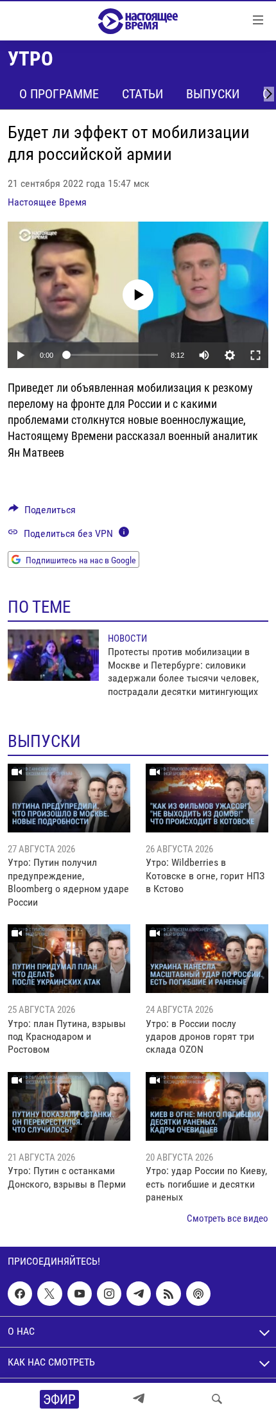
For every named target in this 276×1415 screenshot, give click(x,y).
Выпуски (212, 93)
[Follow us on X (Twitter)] (49, 1293)
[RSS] (168, 1293)
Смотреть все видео (227, 1218)
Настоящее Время (47, 202)
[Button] (42, 513)
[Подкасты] (198, 1293)
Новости (127, 638)
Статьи (142, 93)
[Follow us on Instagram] (109, 1293)
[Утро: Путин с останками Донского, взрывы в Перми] (69, 1106)
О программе (59, 93)
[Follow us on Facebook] (20, 1293)
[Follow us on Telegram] (138, 1293)
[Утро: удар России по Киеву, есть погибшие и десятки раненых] (207, 1106)
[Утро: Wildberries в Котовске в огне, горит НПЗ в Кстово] (207, 798)
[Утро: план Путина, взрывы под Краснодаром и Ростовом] (69, 958)
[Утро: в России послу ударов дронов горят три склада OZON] (207, 958)
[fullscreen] (255, 355)
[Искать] (217, 1399)
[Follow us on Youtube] (79, 1293)
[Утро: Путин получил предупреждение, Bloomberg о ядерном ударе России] (69, 798)
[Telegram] (139, 1399)
